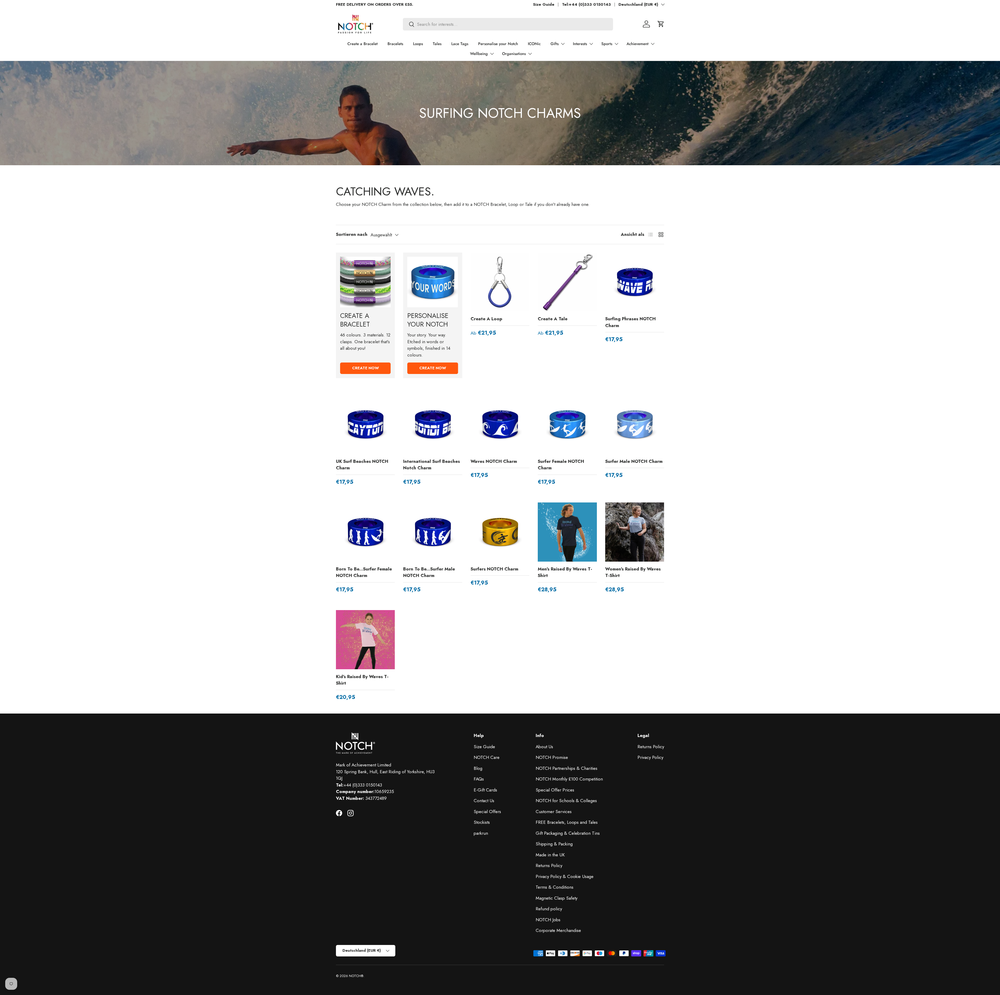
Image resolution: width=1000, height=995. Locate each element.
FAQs (479, 779)
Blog (478, 768)
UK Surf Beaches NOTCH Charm (362, 464)
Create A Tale (552, 319)
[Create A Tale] (567, 282)
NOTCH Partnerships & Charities (566, 768)
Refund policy (549, 909)
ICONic (534, 44)
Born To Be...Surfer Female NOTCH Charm (364, 572)
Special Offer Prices (555, 790)
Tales (437, 44)
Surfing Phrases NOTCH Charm (630, 322)
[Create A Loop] (500, 282)
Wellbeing (479, 54)
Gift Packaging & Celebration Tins (568, 833)
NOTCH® (356, 975)
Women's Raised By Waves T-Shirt (633, 572)
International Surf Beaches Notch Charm (431, 464)
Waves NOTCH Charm (494, 461)
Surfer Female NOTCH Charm (561, 464)
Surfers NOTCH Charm (494, 569)
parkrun (481, 833)
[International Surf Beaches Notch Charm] (432, 424)
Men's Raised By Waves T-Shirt (565, 572)
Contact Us (484, 800)
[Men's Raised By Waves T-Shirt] (567, 531)
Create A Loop (486, 319)
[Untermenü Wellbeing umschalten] (492, 54)
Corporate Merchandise (558, 930)
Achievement (637, 44)
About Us (544, 747)
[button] (661, 24)
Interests (580, 44)
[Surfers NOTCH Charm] (500, 531)
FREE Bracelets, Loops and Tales (567, 822)
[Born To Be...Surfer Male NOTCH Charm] (432, 531)
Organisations (514, 54)
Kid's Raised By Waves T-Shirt (362, 679)
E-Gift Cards (485, 790)
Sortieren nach (351, 234)
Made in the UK (550, 855)
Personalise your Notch (498, 44)
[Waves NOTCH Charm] (500, 424)
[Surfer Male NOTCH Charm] (634, 424)
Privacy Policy (650, 757)
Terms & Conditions (554, 887)
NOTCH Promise (552, 757)
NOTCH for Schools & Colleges (566, 800)
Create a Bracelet (362, 44)
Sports (606, 44)
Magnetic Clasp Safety (556, 898)
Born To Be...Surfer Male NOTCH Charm (429, 572)
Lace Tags (459, 44)
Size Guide (543, 4)
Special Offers (487, 811)
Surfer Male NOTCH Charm (633, 461)
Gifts (555, 44)
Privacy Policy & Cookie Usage (564, 876)
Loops (418, 44)
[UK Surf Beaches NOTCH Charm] (365, 424)
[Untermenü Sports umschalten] (616, 44)
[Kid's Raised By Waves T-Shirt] (365, 639)
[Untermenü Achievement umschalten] (652, 44)
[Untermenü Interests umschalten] (591, 44)
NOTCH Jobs (548, 920)
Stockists (482, 822)
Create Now (365, 368)
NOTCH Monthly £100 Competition (569, 779)
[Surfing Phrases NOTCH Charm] (634, 282)
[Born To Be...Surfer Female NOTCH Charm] (365, 531)
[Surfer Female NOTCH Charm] (567, 424)
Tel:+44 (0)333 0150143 (586, 4)
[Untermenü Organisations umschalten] (530, 54)
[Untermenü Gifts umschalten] (563, 44)
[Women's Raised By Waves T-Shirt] (634, 531)
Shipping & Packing (554, 844)
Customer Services (554, 811)
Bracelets (395, 44)
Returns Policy (549, 865)
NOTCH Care (486, 757)
